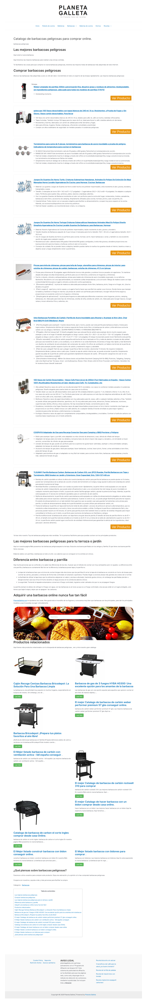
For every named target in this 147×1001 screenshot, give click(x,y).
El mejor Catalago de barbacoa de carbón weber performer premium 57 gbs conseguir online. (103, 704)
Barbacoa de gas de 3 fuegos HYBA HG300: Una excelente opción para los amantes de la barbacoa (104, 685)
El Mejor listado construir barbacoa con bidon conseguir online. (40, 853)
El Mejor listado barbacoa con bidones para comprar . (100, 853)
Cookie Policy (38, 960)
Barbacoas (25, 885)
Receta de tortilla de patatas (106, 970)
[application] (76, 26)
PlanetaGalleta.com (20, 600)
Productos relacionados (22, 907)
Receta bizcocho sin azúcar (105, 960)
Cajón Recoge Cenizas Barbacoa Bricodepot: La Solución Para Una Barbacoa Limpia (41, 685)
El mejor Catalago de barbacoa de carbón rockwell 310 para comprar (104, 784)
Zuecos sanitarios (49, 963)
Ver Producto (121, 98)
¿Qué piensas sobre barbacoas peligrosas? (29, 934)
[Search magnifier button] (88, 617)
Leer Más (18, 696)
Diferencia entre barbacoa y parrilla (26, 902)
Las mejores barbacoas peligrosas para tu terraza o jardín (34, 900)
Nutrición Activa (35, 963)
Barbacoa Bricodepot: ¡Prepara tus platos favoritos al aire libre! (37, 735)
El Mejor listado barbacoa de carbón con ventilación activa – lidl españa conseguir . (38, 753)
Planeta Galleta (90, 995)
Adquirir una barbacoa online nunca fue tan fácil (30, 905)
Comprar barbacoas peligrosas (25, 897)
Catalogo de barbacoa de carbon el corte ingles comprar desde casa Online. (41, 834)
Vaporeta (47, 960)
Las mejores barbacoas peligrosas (26, 895)
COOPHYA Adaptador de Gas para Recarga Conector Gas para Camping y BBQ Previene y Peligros (76, 432)
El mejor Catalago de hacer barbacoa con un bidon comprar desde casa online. (101, 803)
